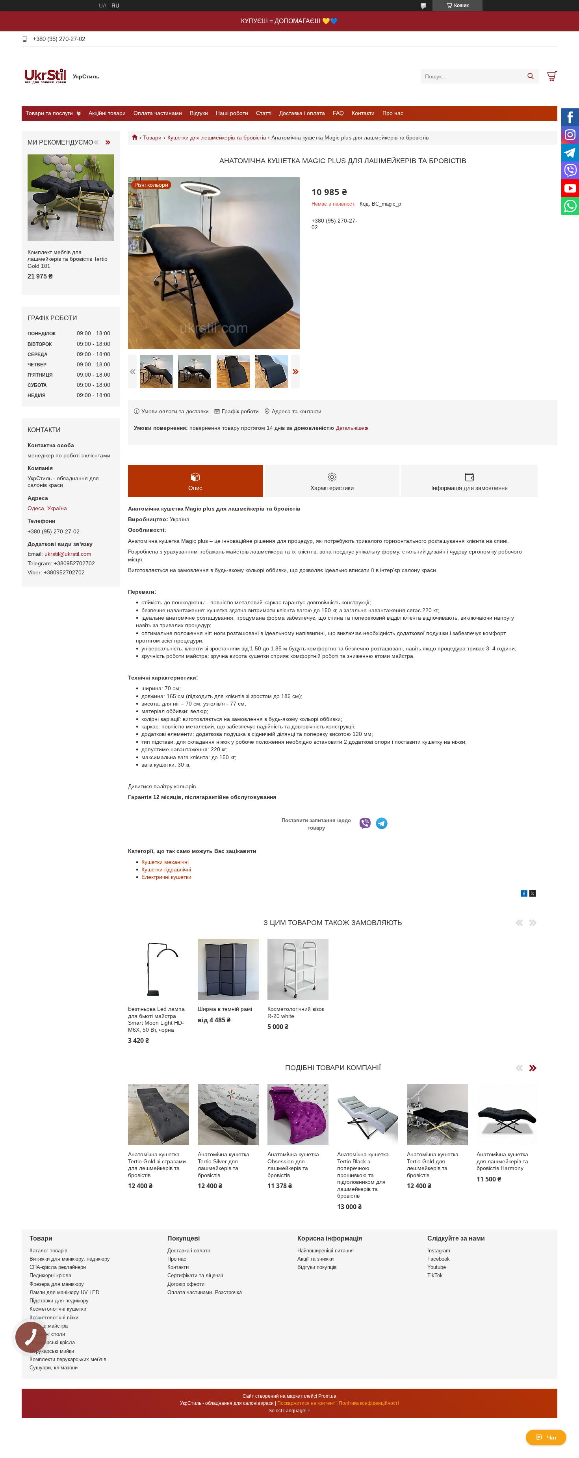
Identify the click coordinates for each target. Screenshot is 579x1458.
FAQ (338, 113)
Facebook (438, 1259)
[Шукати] (530, 76)
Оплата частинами (158, 113)
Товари (152, 137)
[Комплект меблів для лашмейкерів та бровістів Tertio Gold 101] (71, 197)
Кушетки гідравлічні (166, 869)
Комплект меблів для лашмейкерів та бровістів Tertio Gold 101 (68, 259)
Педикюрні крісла (50, 1275)
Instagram (438, 1251)
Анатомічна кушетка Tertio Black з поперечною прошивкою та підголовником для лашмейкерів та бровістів (363, 1175)
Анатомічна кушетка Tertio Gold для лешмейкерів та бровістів (432, 1164)
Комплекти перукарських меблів (68, 1359)
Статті (263, 113)
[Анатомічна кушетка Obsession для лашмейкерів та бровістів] (297, 1114)
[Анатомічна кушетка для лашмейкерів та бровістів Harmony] (507, 1114)
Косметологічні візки (54, 1318)
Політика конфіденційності (369, 1403)
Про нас (392, 113)
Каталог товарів (48, 1251)
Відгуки (199, 113)
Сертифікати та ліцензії (195, 1275)
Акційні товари (107, 113)
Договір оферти (185, 1284)
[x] (532, 895)
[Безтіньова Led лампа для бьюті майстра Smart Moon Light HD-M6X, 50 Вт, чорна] (158, 969)
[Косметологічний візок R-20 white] (297, 969)
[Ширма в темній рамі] (228, 969)
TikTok (435, 1275)
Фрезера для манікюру (57, 1284)
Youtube (436, 1267)
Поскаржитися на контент (306, 1403)
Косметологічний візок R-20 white (295, 1012)
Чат (552, 1437)
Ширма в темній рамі (225, 1009)
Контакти (363, 113)
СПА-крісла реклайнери (58, 1267)
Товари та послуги (49, 113)
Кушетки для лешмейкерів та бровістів (216, 137)
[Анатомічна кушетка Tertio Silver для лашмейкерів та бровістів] (228, 1114)
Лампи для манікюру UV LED (64, 1292)
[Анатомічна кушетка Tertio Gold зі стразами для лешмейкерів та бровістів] (158, 1114)
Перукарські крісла (52, 1342)
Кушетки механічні (165, 862)
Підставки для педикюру (59, 1301)
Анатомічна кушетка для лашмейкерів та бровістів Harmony (502, 1161)
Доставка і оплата (302, 113)
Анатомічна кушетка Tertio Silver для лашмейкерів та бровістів (223, 1164)
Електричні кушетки (166, 877)
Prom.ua (327, 1396)
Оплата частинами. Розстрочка (204, 1292)
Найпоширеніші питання (325, 1251)
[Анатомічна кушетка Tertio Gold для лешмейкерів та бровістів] (437, 1114)
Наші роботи (232, 113)
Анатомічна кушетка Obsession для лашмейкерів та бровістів (293, 1164)
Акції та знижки (315, 1259)
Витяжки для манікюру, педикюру (70, 1259)
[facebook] (524, 895)
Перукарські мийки (52, 1351)
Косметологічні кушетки (58, 1309)
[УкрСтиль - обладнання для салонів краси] (45, 76)
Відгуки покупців (317, 1267)
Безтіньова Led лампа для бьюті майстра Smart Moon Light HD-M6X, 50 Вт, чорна (156, 1019)
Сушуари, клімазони (54, 1368)
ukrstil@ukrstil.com (68, 554)
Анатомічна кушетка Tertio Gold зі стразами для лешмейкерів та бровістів (157, 1164)
